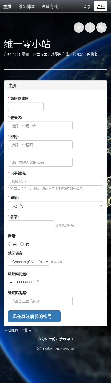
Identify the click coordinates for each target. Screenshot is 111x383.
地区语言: (16, 253)
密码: (13, 136)
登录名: (15, 117)
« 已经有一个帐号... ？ (22, 329)
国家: (13, 197)
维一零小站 (27, 43)
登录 (87, 6)
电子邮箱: (17, 173)
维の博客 (27, 6)
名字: (13, 216)
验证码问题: (17, 273)
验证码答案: (17, 292)
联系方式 (49, 6)
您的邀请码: (19, 98)
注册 (101, 6)
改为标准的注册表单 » (55, 338)
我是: (12, 235)
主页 (7, 6)
